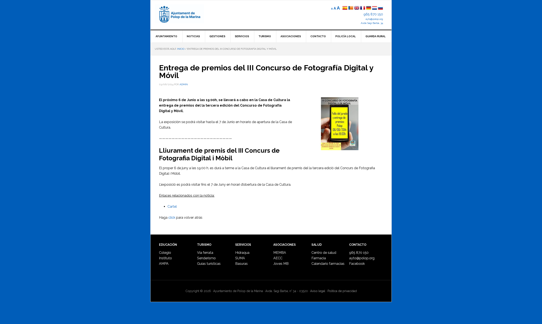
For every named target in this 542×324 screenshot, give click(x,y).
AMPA (164, 264)
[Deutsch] (368, 8)
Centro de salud (323, 253)
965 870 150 (373, 14)
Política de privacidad (342, 291)
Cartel (172, 207)
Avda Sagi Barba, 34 (372, 23)
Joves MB (281, 264)
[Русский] (380, 8)
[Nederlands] (375, 8)
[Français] (362, 8)
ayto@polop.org (374, 19)
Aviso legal (317, 291)
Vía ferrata (205, 253)
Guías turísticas (209, 264)
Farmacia (318, 258)
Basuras (241, 264)
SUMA (240, 258)
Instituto (165, 258)
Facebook (357, 264)
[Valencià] (350, 8)
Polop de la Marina (184, 13)
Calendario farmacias (327, 264)
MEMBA (279, 253)
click (171, 218)
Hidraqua (242, 253)
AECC (277, 258)
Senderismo (206, 258)
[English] (356, 8)
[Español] (344, 8)
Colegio (165, 253)
